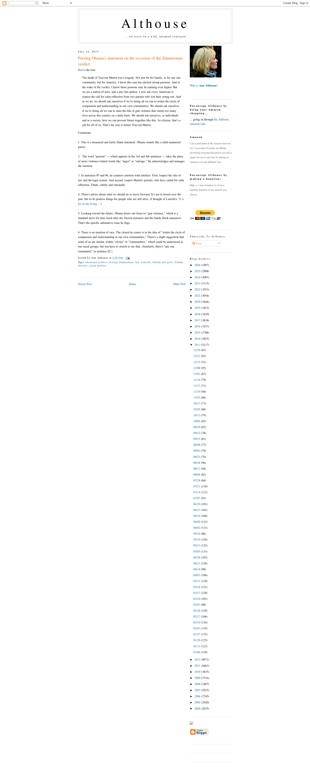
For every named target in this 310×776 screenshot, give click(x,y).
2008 (197, 684)
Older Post (179, 284)
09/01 (197, 451)
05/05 (197, 551)
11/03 (197, 397)
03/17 (197, 593)
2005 (197, 702)
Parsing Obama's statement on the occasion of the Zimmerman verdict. (130, 61)
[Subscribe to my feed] (191, 724)
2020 (197, 302)
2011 (197, 666)
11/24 (197, 380)
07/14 (197, 492)
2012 (197, 659)
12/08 (197, 368)
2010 (197, 672)
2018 (197, 314)
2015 (197, 332)
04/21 (197, 563)
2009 (197, 678)
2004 (197, 708)
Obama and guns (162, 262)
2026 (197, 265)
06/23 (197, 510)
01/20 (197, 640)
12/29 (197, 350)
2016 (197, 326)
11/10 (197, 391)
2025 (197, 271)
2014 (197, 339)
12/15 (197, 362)
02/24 (197, 610)
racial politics (97, 265)
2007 (197, 690)
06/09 (197, 522)
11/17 (197, 386)
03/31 (197, 581)
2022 (197, 289)
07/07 (197, 498)
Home (132, 284)
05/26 (197, 533)
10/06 (197, 421)
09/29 (197, 427)
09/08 (197, 445)
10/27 (197, 403)
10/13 (197, 415)
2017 (197, 320)
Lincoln (145, 262)
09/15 (197, 439)
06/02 (197, 528)
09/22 (197, 433)
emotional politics (96, 262)
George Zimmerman (121, 262)
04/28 (197, 557)
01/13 (197, 646)
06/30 (197, 504)
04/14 (197, 569)
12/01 (197, 374)
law (137, 262)
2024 (197, 277)
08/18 (197, 463)
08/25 (197, 457)
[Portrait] (205, 76)
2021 (197, 295)
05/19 (197, 539)
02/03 (197, 628)
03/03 (197, 605)
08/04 (197, 474)
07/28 (197, 480)
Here (81, 70)
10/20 (197, 409)
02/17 (197, 616)
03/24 (197, 587)
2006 (197, 696)
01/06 (197, 652)
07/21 (197, 486)
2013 (197, 345)
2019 (197, 308)
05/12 (197, 545)
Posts (198, 243)
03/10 (197, 599)
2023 (197, 283)
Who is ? (204, 85)
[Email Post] (127, 257)
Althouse (155, 22)
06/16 (197, 516)
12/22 (197, 356)
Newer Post (85, 284)
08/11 (197, 468)
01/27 (197, 634)
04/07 (197, 575)
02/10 (197, 622)
